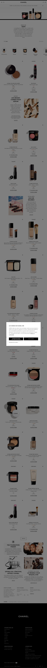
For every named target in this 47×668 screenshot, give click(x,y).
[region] (23, 334)
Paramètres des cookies (13, 342)
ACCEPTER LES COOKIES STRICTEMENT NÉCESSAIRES (16, 339)
